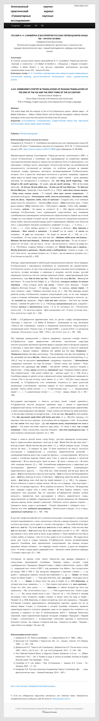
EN (42, 25)
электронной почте (61, 698)
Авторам (27, 25)
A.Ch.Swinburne (28, 120)
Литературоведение (29, 133)
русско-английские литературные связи (52, 76)
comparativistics (44, 120)
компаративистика (51, 73)
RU (36, 25)
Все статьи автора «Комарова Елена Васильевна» (33, 686)
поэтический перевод (21, 76)
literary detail (30, 123)
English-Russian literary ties (64, 120)
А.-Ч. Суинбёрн (35, 73)
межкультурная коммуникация (74, 73)
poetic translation (43, 123)
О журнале (15, 25)
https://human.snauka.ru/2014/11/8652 (39, 149)
